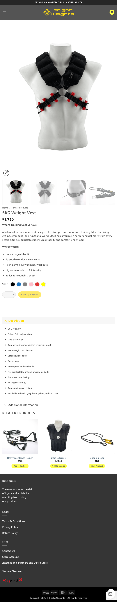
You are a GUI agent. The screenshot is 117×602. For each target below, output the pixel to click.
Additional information (23, 405)
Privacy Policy (10, 527)
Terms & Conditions (13, 521)
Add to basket (30, 294)
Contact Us (8, 551)
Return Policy (10, 533)
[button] (4, 12)
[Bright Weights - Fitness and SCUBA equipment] (58, 12)
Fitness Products (19, 207)
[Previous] (8, 101)
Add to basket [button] (20, 466)
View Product (97, 466)
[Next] (108, 101)
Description (16, 320)
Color (4, 284)
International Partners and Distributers (25, 562)
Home (5, 207)
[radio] (13, 284)
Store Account (10, 557)
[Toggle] (5, 320)
